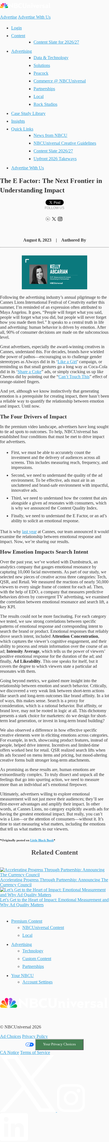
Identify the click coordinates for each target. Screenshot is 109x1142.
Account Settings (37, 982)
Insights (18, 121)
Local (39, 96)
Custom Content (36, 958)
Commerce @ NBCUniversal (60, 81)
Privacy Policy (35, 1036)
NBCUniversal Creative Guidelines (65, 143)
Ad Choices (10, 1036)
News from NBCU (50, 135)
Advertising (21, 51)
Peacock (41, 73)
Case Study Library (28, 113)
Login (16, 28)
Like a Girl (67, 361)
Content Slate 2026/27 (53, 151)
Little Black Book (42, 840)
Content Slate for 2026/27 (56, 42)
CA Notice (9, 1052)
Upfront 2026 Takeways (55, 158)
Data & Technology (51, 57)
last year (29, 531)
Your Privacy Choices (59, 1044)
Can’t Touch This (73, 376)
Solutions (42, 65)
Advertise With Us (34, 17)
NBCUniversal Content (43, 927)
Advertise (8, 17)
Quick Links (22, 129)
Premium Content (26, 921)
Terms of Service (35, 1052)
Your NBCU (22, 975)
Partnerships (44, 88)
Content (18, 35)
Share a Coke (29, 371)
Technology (32, 950)
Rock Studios (45, 104)
